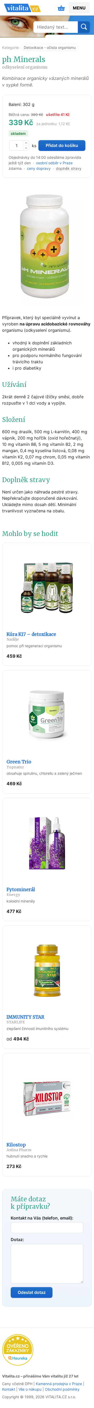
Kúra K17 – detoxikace (31, 636)
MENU (79, 8)
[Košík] (61, 8)
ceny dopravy (39, 168)
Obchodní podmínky (62, 1389)
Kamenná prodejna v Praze (59, 1383)
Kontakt (8, 1389)
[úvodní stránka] (22, 8)
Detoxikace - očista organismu (50, 47)
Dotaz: (17, 1239)
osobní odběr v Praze (54, 163)
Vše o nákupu (30, 1389)
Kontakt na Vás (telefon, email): (42, 1218)
